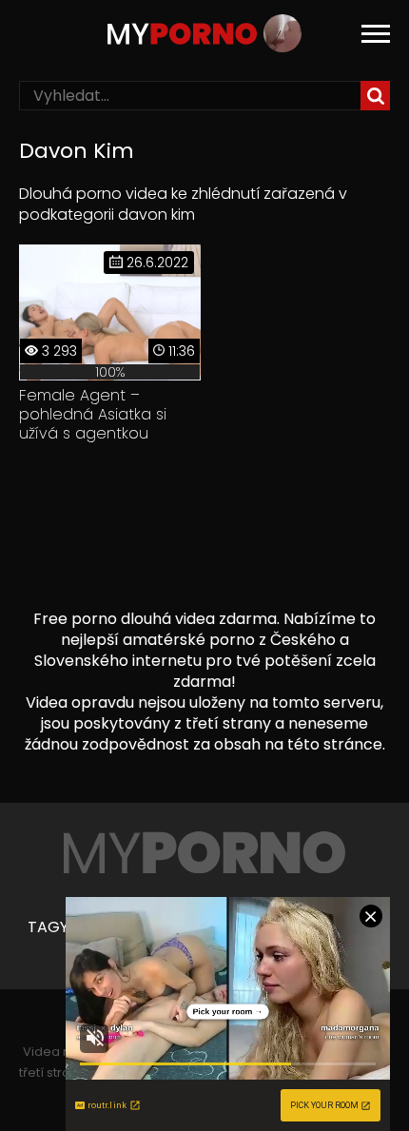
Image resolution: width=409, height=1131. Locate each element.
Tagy (48, 927)
